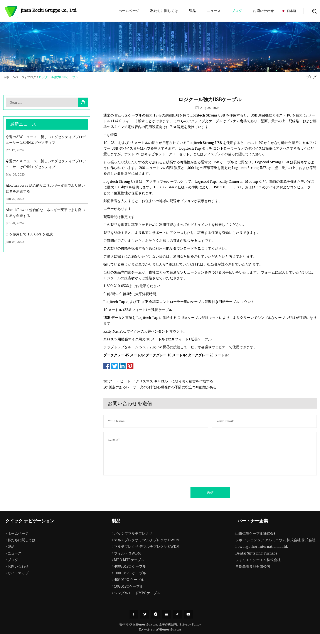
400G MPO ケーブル (130, 566)
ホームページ (128, 10)
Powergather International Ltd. (261, 546)
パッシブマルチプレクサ (133, 533)
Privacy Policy (190, 624)
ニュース (214, 10)
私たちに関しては (164, 10)
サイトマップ (18, 573)
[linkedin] (166, 614)
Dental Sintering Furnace (256, 553)
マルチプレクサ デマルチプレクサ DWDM (147, 540)
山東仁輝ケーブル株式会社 (256, 533)
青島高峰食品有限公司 (252, 566)
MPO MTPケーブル (129, 559)
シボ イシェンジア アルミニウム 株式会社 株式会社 (275, 540)
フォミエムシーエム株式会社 (258, 559)
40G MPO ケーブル (129, 579)
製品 (192, 10)
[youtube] (188, 614)
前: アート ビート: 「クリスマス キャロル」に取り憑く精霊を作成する (158, 381)
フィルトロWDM (127, 553)
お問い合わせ (263, 10)
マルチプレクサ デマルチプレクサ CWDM (147, 546)
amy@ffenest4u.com (166, 629)
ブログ (237, 10)
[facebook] (134, 614)
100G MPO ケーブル (130, 573)
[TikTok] (177, 614)
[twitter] (144, 614)
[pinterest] (155, 614)
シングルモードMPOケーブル (137, 592)
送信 (210, 492)
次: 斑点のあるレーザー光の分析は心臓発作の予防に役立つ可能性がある (160, 387)
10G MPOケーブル (128, 586)
